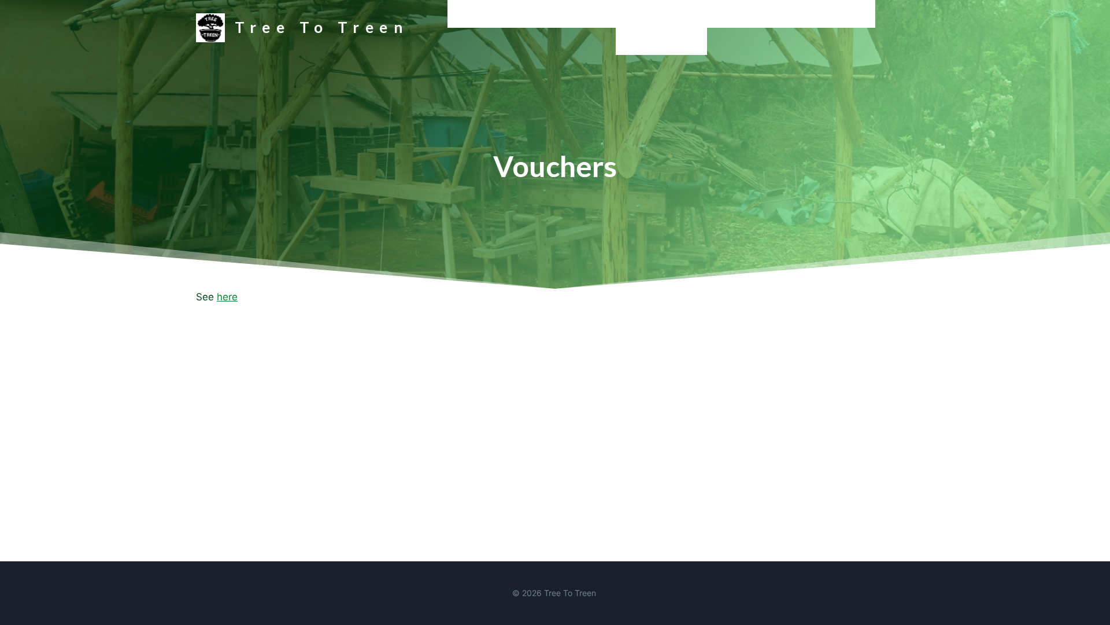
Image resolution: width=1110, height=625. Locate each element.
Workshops (516, 14)
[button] (611, 14)
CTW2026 (762, 14)
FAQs (857, 14)
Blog (637, 14)
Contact (815, 14)
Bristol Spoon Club (661, 41)
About (672, 14)
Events (712, 14)
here (227, 297)
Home (466, 14)
